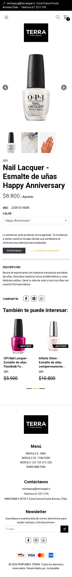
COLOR (7, 213)
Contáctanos (14, 250)
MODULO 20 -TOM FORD (36, 457)
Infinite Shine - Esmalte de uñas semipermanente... (52, 362)
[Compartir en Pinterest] (33, 298)
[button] (5, 87)
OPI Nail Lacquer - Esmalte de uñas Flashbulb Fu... (16, 362)
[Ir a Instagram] (36, 540)
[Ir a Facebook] (28, 540)
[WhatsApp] (43, 540)
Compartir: (11, 299)
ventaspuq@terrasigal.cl (36, 488)
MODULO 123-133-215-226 (36, 462)
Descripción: (12, 267)
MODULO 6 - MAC (36, 453)
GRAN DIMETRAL (36, 466)
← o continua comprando (44, 250)
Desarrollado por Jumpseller (43, 568)
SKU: (6, 207)
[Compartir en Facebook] (26, 298)
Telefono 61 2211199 (36, 493)
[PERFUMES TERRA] (36, 32)
